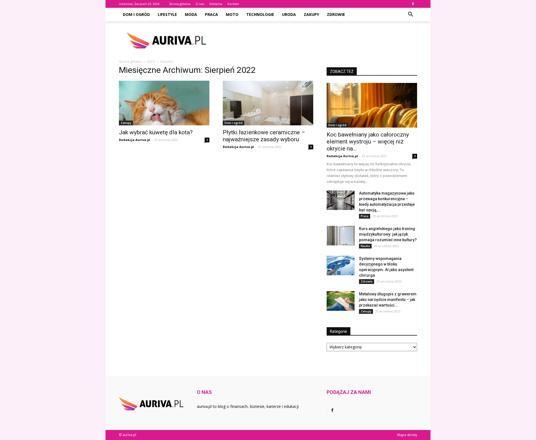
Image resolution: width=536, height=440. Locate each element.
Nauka (365, 246)
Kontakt (233, 4)
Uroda (289, 14)
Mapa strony (407, 434)
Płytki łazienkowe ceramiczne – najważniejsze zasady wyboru (264, 136)
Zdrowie (336, 14)
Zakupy (311, 14)
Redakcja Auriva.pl (134, 140)
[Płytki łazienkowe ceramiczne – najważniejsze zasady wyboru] (268, 103)
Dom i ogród (136, 14)
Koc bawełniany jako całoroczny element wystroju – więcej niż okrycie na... (368, 141)
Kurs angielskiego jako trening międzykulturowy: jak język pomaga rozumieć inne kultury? (388, 234)
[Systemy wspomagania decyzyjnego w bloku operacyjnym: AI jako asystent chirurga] (341, 265)
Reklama (215, 4)
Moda (191, 14)
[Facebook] (413, 4)
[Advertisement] (315, 40)
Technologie (260, 14)
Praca (211, 14)
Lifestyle (167, 14)
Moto (232, 14)
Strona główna (179, 4)
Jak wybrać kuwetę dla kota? (156, 132)
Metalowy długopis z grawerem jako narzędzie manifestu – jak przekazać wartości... (388, 299)
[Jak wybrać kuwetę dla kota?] (164, 103)
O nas (200, 4)
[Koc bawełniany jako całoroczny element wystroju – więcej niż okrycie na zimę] (372, 105)
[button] (410, 14)
